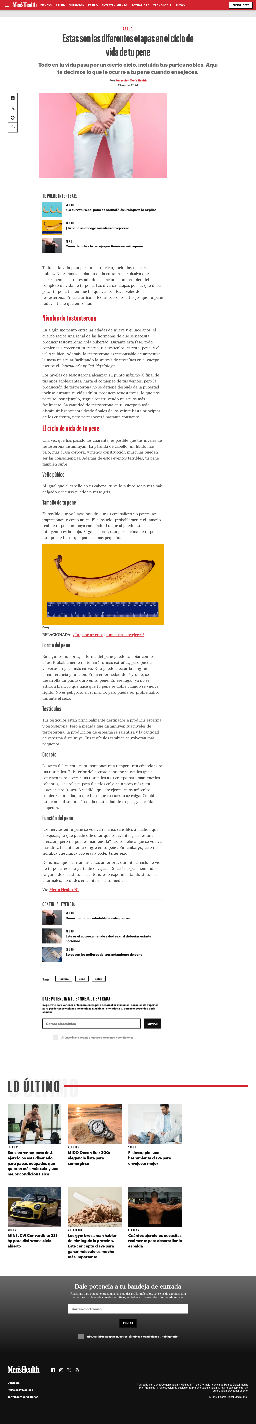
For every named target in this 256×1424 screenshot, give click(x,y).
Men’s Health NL (64, 889)
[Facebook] (13, 98)
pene (82, 978)
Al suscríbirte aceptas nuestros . (107, 1037)
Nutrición (76, 5)
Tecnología (162, 5)
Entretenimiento (114, 5)
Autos (180, 5)
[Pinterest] (13, 118)
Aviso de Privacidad (20, 1389)
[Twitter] (13, 108)
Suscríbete (241, 5)
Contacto (14, 1382)
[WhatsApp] (13, 127)
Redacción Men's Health (131, 80)
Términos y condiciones (23, 1396)
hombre (64, 978)
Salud (60, 5)
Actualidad (140, 5)
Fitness (46, 5)
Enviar (152, 1023)
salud (98, 978)
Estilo (93, 5)
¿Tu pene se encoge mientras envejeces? (108, 634)
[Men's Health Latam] (25, 5)
